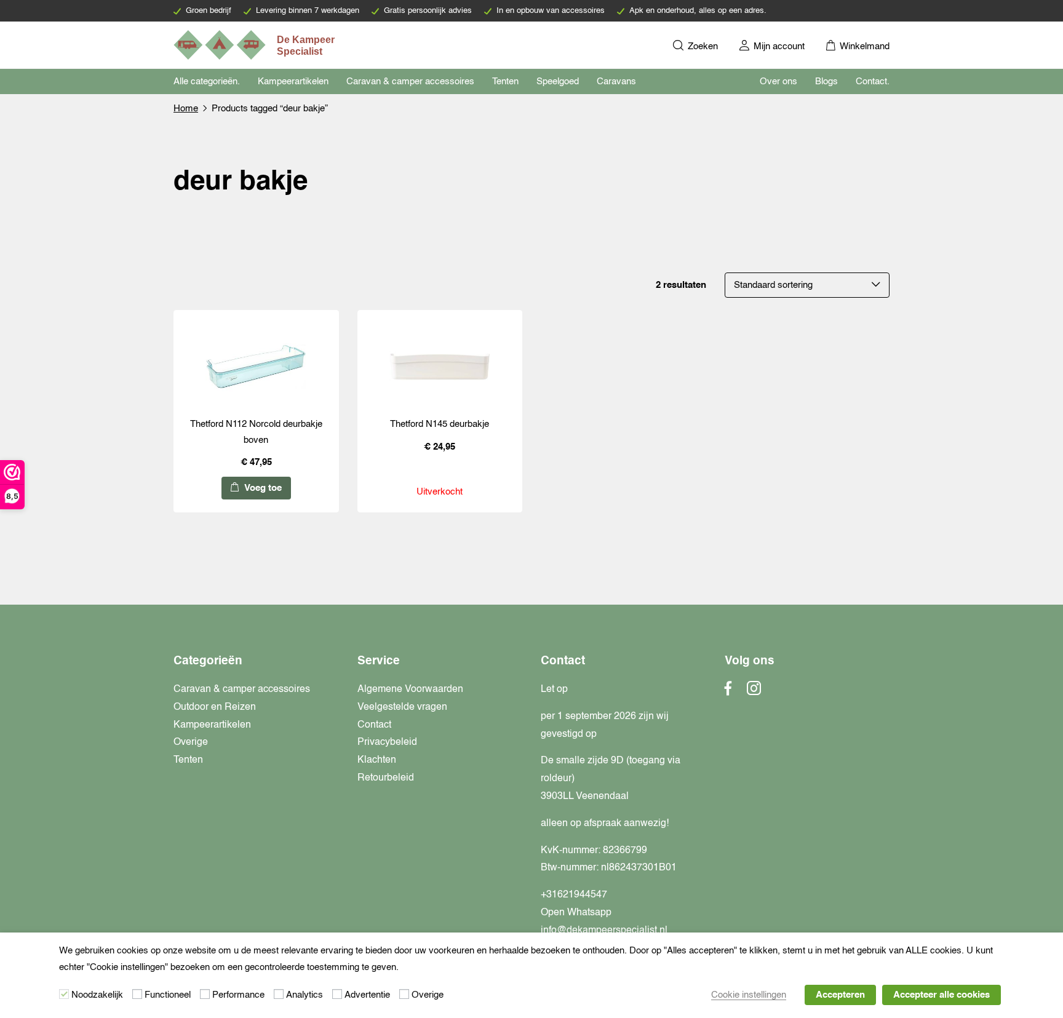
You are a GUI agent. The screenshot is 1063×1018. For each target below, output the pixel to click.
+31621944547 (574, 895)
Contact (374, 725)
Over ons (778, 81)
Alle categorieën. (206, 81)
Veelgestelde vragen (402, 707)
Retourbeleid (385, 778)
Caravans (616, 81)
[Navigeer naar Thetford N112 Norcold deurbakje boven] (256, 366)
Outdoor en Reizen (214, 707)
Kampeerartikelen (293, 81)
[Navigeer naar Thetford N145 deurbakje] (439, 366)
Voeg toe (262, 488)
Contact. (873, 81)
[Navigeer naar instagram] (754, 692)
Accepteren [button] (840, 995)
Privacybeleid (387, 742)
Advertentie (367, 995)
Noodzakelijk (97, 995)
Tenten (505, 81)
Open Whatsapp (576, 913)
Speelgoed (557, 81)
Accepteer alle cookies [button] (941, 995)
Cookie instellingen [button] (748, 995)
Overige (190, 742)
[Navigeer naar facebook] (728, 692)
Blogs (826, 81)
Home (185, 108)
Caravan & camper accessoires (410, 81)
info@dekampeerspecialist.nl (604, 931)
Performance (238, 995)
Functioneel (168, 995)
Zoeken (701, 46)
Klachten (376, 760)
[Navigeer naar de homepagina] (255, 45)
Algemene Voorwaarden (410, 689)
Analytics (304, 995)
